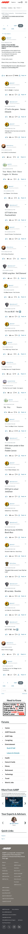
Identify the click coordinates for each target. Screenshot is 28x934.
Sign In (3, 838)
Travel (7, 778)
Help (15, 7)
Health (7, 758)
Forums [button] (18, 7)
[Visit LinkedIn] (19, 927)
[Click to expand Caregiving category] (3, 740)
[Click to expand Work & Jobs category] (3, 782)
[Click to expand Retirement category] (3, 770)
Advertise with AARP (18, 873)
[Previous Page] (3, 25)
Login (19, 2)
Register (3, 835)
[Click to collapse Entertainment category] (3, 744)
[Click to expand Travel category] (3, 778)
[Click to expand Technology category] (3, 774)
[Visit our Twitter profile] (9, 927)
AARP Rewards (10, 732)
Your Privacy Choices (6, 922)
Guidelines (10, 7)
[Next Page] (25, 28)
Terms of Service (15, 909)
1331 (12, 28)
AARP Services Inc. (17, 884)
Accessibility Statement (7, 912)
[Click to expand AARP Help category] (3, 736)
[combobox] (14, 690)
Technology (9, 774)
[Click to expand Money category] (3, 766)
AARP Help (8, 736)
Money (7, 766)
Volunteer (4, 868)
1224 (15, 25)
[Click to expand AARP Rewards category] (3, 732)
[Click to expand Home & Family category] (3, 762)
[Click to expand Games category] (3, 728)
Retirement (9, 770)
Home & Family (10, 762)
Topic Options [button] (7, 33)
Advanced (24, 693)
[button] (25, 37)
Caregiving (8, 740)
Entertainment (10, 744)
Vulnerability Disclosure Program (8, 920)
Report (20, 75)
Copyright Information (6, 917)
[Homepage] (5, 2)
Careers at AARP (17, 876)
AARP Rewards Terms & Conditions (9, 914)
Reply (23, 75)
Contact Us (16, 862)
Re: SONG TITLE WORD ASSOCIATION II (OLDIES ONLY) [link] (12, 17)
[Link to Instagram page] (14, 927)
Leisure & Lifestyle (13, 753)
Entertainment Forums (20, 13)
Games (7, 728)
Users (2, 693)
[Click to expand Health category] (3, 758)
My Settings (4, 7)
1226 (4, 28)
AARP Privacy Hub (5, 909)
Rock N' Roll (11, 748)
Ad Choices (20, 920)
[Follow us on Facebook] (4, 927)
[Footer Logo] (14, 848)
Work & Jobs (9, 782)
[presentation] (3, 802)
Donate (3, 865)
